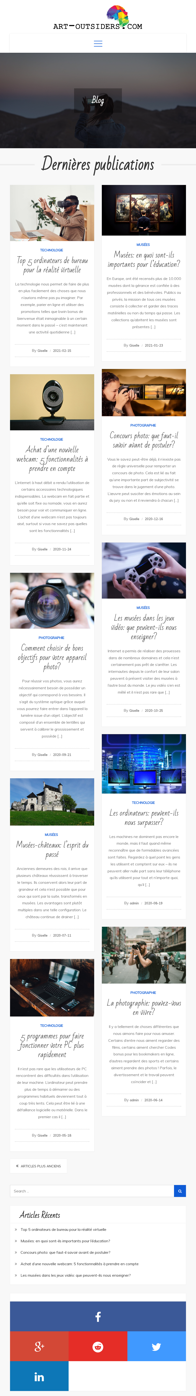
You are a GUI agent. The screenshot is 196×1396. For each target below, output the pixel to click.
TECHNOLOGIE (51, 250)
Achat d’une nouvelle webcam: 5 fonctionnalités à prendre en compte (52, 459)
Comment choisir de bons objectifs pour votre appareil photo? (52, 657)
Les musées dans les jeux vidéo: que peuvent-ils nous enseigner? (144, 627)
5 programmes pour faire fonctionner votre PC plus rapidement (52, 1045)
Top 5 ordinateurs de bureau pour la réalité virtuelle (52, 265)
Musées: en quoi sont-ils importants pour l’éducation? (144, 259)
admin (134, 903)
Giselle (43, 351)
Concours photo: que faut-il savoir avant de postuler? (144, 440)
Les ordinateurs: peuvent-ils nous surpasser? (144, 817)
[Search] (180, 1191)
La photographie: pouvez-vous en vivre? (144, 1007)
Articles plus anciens (41, 1166)
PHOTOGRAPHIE (143, 425)
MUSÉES (143, 244)
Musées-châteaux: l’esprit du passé (52, 849)
